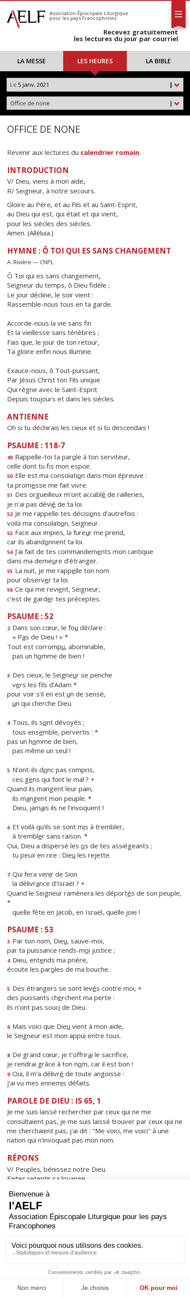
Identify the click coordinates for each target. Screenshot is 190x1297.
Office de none (91, 103)
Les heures (95, 61)
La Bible (158, 61)
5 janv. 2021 (91, 85)
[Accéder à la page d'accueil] (26, 16)
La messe (31, 61)
